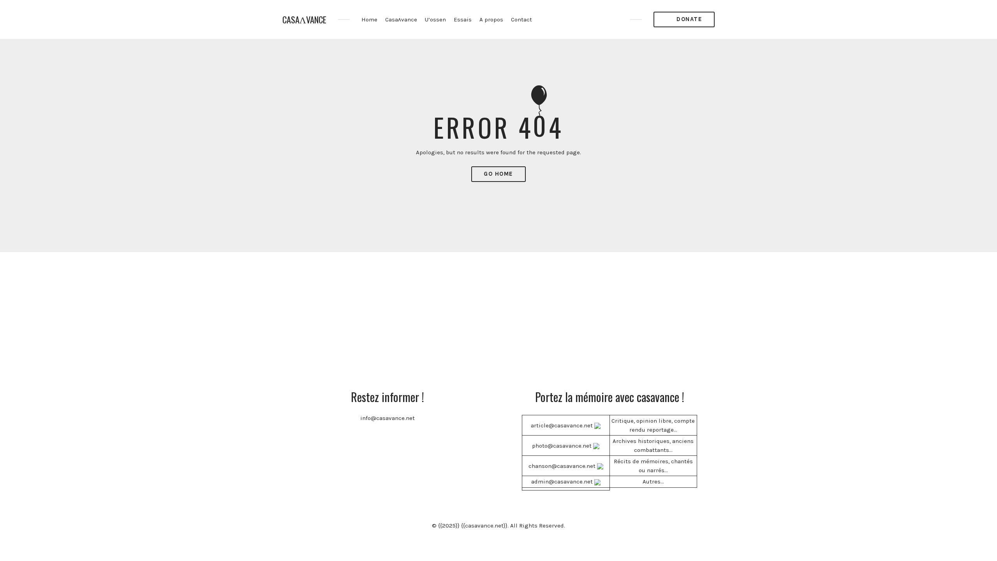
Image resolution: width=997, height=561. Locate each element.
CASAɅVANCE (304, 19)
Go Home (498, 173)
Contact (521, 19)
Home (369, 19)
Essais (463, 19)
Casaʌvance (401, 19)
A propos (491, 19)
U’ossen (435, 19)
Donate (689, 19)
